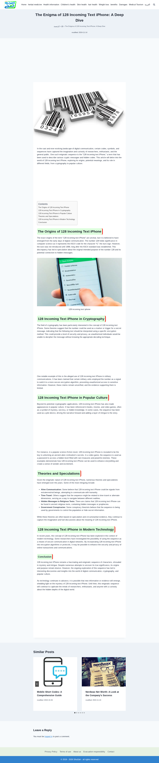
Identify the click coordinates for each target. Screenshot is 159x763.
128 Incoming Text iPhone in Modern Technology (56, 219)
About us (77, 752)
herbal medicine (35, 4)
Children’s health (68, 4)
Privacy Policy (51, 752)
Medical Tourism (136, 4)
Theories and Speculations (48, 216)
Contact (111, 752)
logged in (48, 736)
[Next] (122, 684)
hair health (92, 4)
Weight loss (104, 4)
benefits (114, 4)
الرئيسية (56, 26)
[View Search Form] (154, 5)
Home (23, 4)
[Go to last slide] (37, 684)
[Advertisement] (79, 64)
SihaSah (77, 759)
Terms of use (65, 752)
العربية (147, 4)
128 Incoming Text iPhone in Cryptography (54, 210)
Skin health (82, 4)
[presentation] (55, 671)
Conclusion (42, 222)
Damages (123, 4)
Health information (51, 4)
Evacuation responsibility (94, 752)
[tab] (74, 712)
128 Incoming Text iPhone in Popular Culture (55, 213)
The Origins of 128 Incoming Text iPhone (53, 207)
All (62, 26)
